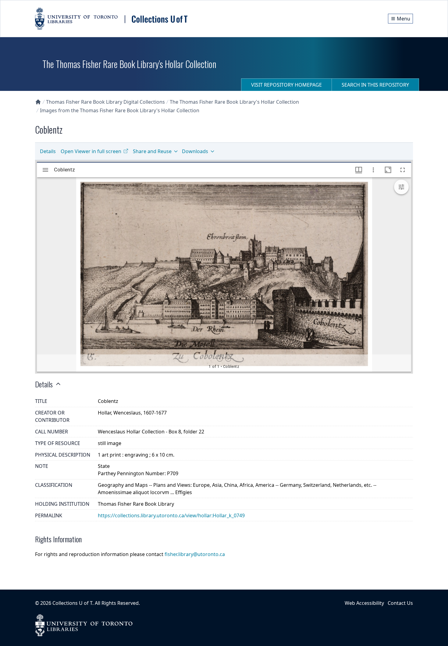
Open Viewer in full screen (91, 151)
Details (48, 151)
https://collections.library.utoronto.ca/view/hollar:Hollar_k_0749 (171, 515)
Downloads (195, 151)
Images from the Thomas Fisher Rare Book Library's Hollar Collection (119, 110)
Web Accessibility (364, 603)
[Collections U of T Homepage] (38, 102)
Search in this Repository (375, 84)
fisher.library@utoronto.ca (195, 554)
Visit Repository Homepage (286, 84)
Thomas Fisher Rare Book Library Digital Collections (105, 102)
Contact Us (400, 603)
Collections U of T (72, 603)
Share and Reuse (152, 151)
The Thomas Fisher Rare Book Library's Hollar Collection (234, 102)
